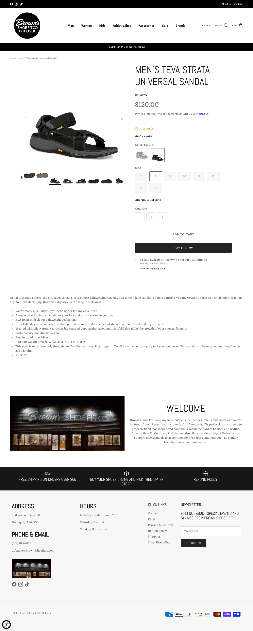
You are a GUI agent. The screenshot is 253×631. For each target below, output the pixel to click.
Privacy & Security (160, 525)
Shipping (154, 536)
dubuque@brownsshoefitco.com (33, 550)
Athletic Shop (122, 25)
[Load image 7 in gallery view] (73, 116)
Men (71, 25)
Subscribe (193, 543)
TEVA (143, 94)
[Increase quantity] (162, 217)
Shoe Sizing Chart (160, 542)
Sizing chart (143, 136)
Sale (165, 25)
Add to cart (183, 234)
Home (13, 58)
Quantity (141, 208)
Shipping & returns (148, 200)
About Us (226, 4)
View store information (152, 268)
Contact (238, 4)
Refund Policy (157, 530)
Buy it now (183, 247)
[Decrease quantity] (139, 217)
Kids (102, 25)
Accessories (147, 25)
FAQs (151, 519)
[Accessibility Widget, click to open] (6, 624)
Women (86, 25)
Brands (180, 25)
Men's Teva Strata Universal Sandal (38, 58)
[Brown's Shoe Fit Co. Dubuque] (27, 25)
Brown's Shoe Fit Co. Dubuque (36, 613)
